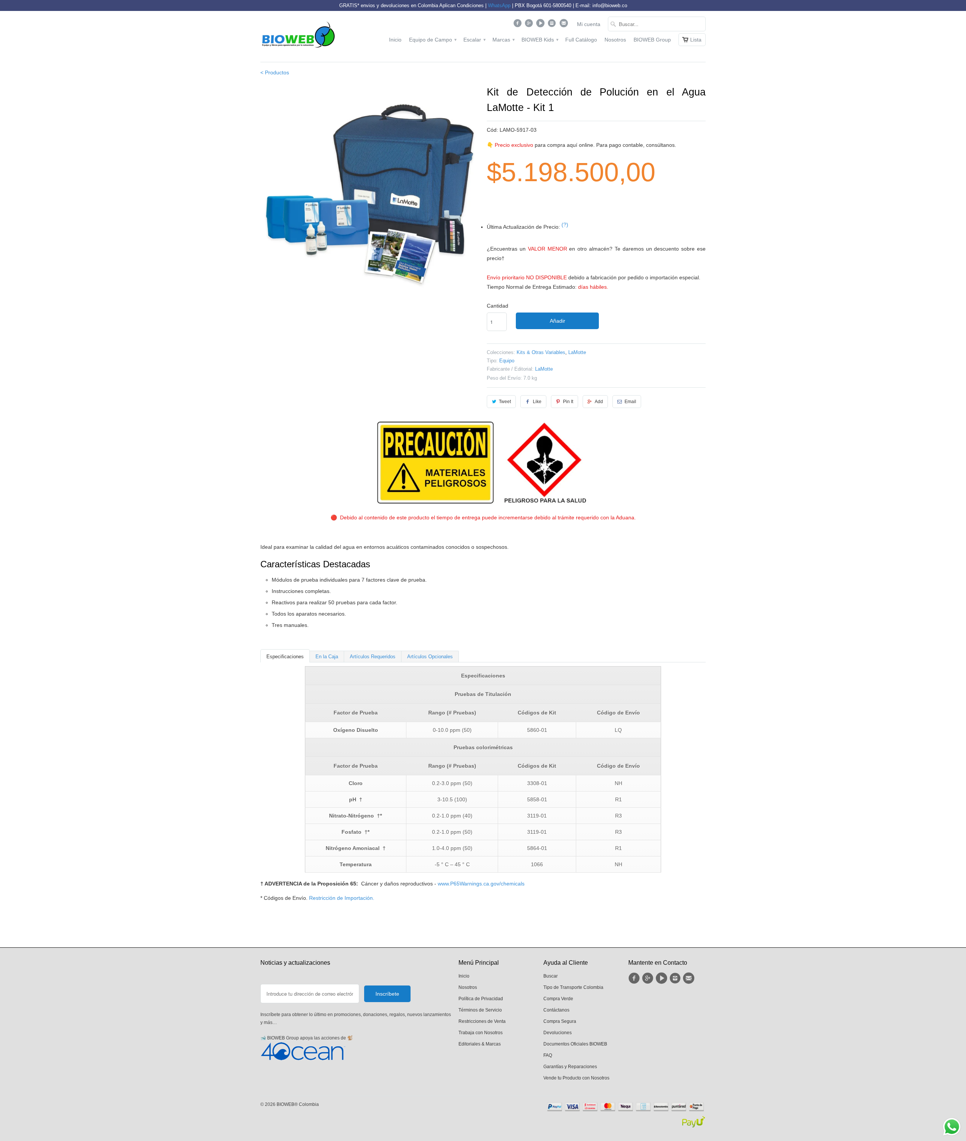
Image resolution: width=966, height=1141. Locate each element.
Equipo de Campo (432, 40)
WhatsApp (499, 5)
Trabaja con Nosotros (480, 1032)
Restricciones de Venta (482, 1021)
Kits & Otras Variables (541, 352)
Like (537, 401)
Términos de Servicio (480, 1010)
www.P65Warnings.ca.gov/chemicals (481, 884)
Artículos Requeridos (372, 656)
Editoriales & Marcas (479, 1044)
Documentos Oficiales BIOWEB (575, 1044)
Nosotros (615, 40)
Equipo (506, 360)
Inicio (395, 40)
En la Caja (326, 656)
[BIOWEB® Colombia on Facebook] (518, 25)
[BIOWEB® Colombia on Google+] (530, 25)
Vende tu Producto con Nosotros (576, 1078)
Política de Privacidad (480, 998)
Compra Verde (558, 998)
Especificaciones (285, 656)
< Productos (274, 72)
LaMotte (577, 352)
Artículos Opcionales (430, 656)
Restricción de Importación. (341, 898)
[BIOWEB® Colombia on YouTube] (541, 25)
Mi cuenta (588, 24)
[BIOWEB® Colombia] (298, 36)
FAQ (547, 1055)
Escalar (474, 40)
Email (630, 401)
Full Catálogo (581, 40)
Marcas (503, 40)
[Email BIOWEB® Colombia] (564, 25)
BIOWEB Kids (539, 40)
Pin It (568, 401)
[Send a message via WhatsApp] (951, 1126)
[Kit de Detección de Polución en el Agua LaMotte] (369, 194)
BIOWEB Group (652, 40)
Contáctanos (556, 1010)
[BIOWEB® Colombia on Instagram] (553, 25)
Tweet (505, 401)
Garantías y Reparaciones (570, 1066)
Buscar (550, 976)
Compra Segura (559, 1021)
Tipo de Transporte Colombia (573, 987)
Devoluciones (557, 1032)
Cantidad (497, 306)
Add (599, 401)
